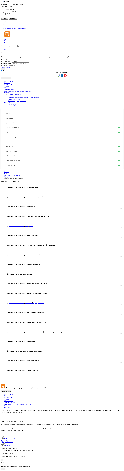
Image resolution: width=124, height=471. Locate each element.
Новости (7, 83)
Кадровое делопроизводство (13, 160)
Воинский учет (10, 113)
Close (2, 469)
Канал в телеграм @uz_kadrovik (8, 439)
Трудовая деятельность (12, 141)
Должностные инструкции (13, 165)
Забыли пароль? (6, 67)
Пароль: (3, 65)
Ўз (5, 41)
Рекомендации (8, 84)
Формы (6, 86)
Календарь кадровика (11, 151)
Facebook (62, 75)
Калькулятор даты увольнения (17, 101)
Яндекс (65, 75)
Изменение (9, 132)
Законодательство (9, 89)
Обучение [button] (7, 102)
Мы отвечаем (8, 88)
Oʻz (5, 42)
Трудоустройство (10, 146)
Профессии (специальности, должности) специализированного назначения (27, 177)
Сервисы (7, 406)
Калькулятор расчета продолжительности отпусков (23, 97)
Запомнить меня (8, 71)
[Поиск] (18, 46)
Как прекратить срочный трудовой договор (17, 91)
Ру (5, 39)
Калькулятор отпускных (15, 96)
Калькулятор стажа (14, 99)
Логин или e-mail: (6, 63)
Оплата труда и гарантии (12, 137)
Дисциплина (9, 118)
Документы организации (12, 127)
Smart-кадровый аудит (15, 94)
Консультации (8, 81)
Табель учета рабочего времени (14, 156)
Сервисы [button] (7, 92)
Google (58, 75)
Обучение (7, 407)
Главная (6, 172)
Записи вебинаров (13, 106)
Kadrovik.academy (13, 104)
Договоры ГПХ (10, 123)
